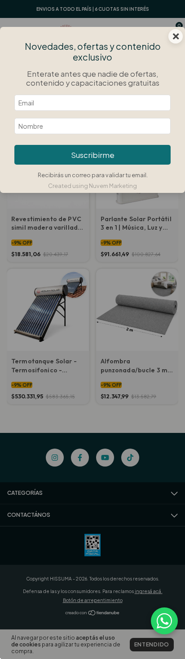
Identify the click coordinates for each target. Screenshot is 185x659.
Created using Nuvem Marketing (92, 185)
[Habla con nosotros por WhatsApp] (164, 620)
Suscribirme (93, 155)
